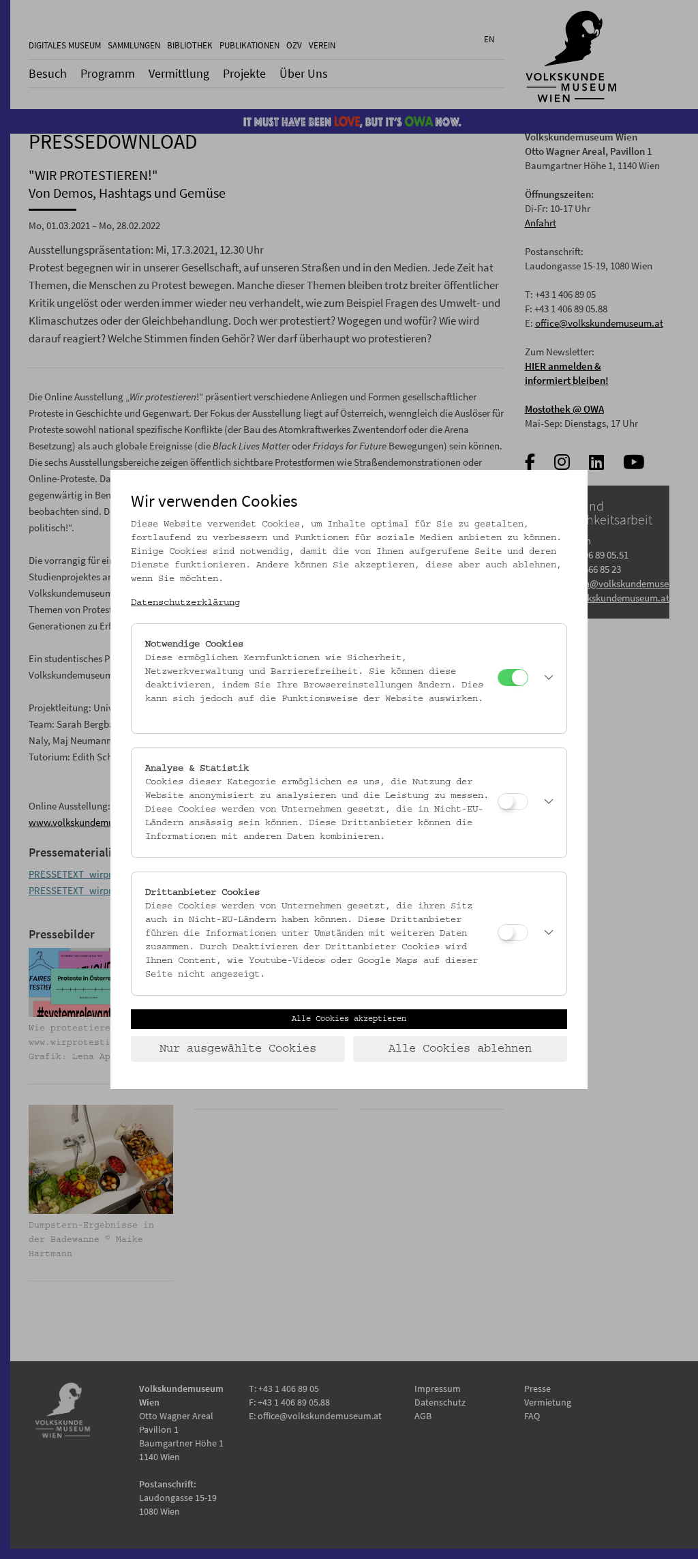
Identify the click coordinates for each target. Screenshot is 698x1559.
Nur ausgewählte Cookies (238, 1049)
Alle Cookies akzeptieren (349, 1018)
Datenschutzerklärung (185, 603)
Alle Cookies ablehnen (460, 1049)
